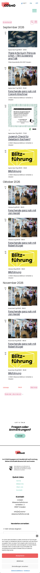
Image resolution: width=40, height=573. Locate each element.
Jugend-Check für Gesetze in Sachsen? (19, 138)
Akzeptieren (20, 556)
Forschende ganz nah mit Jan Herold (22, 212)
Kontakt (19, 490)
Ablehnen (20, 561)
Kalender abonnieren (13, 394)
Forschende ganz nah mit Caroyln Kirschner (22, 93)
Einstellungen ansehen (20, 566)
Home (18, 481)
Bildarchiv (20, 484)
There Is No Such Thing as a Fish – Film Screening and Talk (22, 55)
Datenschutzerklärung (17, 570)
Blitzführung (14, 171)
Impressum (27, 570)
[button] (37, 536)
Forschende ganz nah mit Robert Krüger (22, 244)
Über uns (19, 487)
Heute (20, 387)
